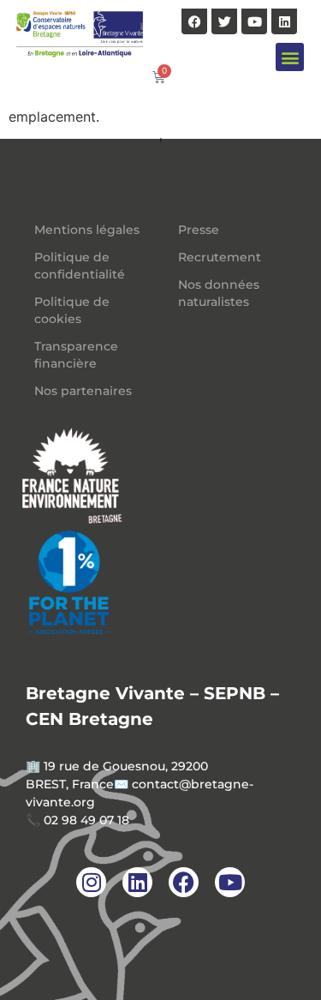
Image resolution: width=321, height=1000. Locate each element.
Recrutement (219, 257)
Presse (198, 229)
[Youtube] (254, 21)
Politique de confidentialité (79, 265)
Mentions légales (87, 229)
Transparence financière (76, 354)
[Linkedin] (284, 21)
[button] (290, 57)
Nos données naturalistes (218, 293)
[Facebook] (194, 21)
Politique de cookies (72, 310)
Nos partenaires (83, 390)
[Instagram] (91, 882)
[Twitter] (224, 21)
